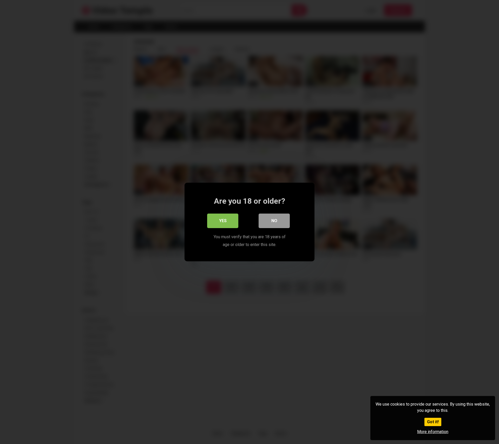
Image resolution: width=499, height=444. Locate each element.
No (274, 220)
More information (432, 431)
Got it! (433, 421)
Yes (223, 220)
